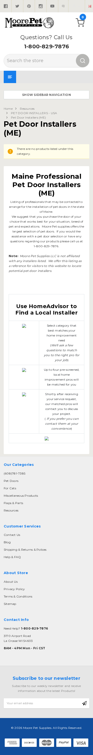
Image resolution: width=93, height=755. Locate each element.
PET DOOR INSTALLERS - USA (34, 113)
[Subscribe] (84, 703)
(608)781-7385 (14, 473)
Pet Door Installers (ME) (28, 117)
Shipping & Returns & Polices (25, 549)
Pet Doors (11, 481)
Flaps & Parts (13, 503)
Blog (7, 542)
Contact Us (12, 535)
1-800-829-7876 (46, 46)
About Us (11, 581)
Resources (27, 108)
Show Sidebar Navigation (46, 95)
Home (8, 108)
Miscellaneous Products (21, 495)
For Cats (10, 488)
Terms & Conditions (18, 596)
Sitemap (10, 604)
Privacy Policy (14, 589)
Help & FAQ (12, 557)
